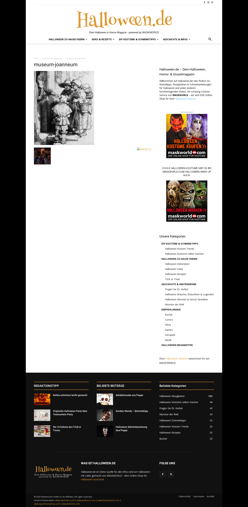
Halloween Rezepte (175, 274)
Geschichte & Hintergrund (178, 284)
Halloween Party (174, 269)
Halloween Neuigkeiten (177, 345)
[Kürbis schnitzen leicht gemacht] (42, 399)
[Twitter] (212, 2)
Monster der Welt (174, 304)
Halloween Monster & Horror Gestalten (186, 299)
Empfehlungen (171, 309)
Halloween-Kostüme (92, 479)
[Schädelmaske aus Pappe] (105, 399)
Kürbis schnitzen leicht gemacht (70, 395)
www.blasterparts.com (108, 500)
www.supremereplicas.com (47, 503)
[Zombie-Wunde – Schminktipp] (105, 415)
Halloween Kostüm (185, 98)
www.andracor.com (86, 500)
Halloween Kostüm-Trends (179, 248)
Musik (168, 340)
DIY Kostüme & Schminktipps (179, 243)
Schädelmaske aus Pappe (129, 395)
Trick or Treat (172, 279)
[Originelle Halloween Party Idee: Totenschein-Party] (42, 415)
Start (36, 58)
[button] (210, 39)
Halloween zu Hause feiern (179, 258)
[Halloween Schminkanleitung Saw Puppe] (105, 431)
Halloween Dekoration (177, 263)
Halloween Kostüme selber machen (184, 253)
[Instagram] (208, 2)
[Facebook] (204, 2)
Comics (169, 319)
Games (169, 329)
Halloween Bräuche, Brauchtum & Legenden (189, 294)
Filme (168, 324)
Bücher (169, 314)
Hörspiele (170, 334)
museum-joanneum (52, 58)
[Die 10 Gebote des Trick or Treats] (42, 431)
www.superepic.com (65, 500)
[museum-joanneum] (64, 144)
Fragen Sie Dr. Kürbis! (176, 289)
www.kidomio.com (71, 503)
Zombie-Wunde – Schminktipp (132, 411)
